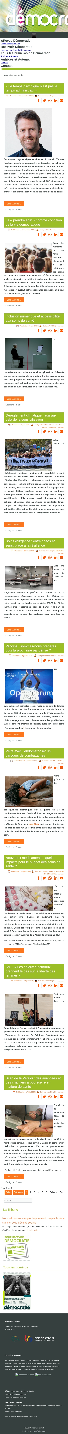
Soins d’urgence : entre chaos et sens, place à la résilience (30, 543)
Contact (4, 62)
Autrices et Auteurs (9, 56)
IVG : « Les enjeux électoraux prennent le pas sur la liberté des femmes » (30, 971)
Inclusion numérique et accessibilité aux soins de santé (33, 318)
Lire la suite (33, 1230)
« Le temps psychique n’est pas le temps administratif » (31, 88)
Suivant (53, 1192)
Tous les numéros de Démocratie (16, 50)
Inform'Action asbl (38, 1431)
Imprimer (61, 96)
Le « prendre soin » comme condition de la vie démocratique (34, 222)
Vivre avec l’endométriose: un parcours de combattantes (28, 753)
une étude (34, 824)
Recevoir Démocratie (10, 44)
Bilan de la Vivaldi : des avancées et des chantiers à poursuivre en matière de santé (33, 1082)
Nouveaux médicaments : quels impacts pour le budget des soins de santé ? (33, 862)
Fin (61, 1192)
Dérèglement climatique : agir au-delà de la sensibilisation (31, 417)
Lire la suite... (14, 203)
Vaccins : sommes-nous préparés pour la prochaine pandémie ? (31, 648)
